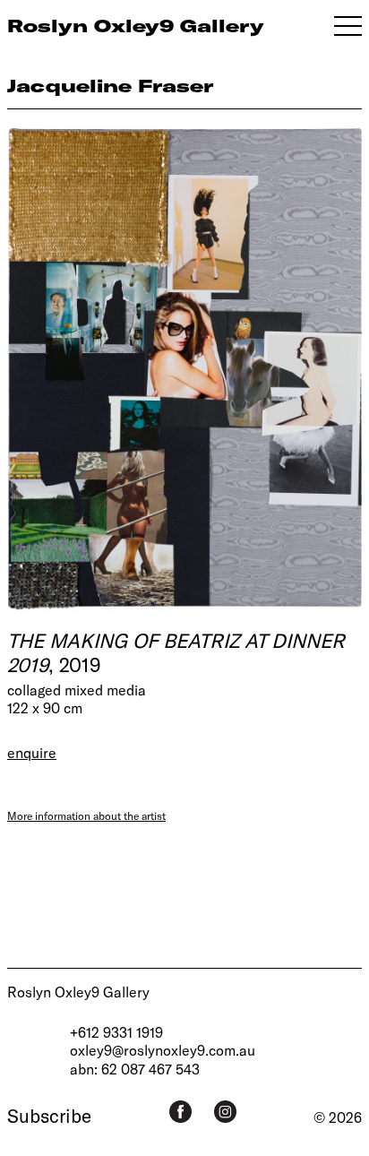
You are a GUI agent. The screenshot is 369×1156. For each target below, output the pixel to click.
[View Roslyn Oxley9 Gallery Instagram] (225, 1111)
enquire (31, 752)
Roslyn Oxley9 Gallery (78, 991)
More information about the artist (86, 815)
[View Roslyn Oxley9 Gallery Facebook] (180, 1111)
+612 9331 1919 (116, 1031)
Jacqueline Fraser (110, 85)
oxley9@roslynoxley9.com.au (162, 1049)
